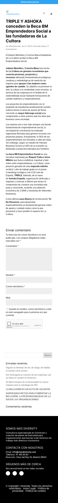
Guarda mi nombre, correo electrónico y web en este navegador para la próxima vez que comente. (28, 312)
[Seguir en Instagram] (15, 473)
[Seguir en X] (8, 473)
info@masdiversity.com (24, 452)
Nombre (10, 275)
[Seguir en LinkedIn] (21, 473)
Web (8, 298)
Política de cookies (35, 491)
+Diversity (24, 486)
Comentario (12, 246)
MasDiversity (14, 46)
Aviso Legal (29, 488)
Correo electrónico (15, 286)
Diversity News (39, 46)
